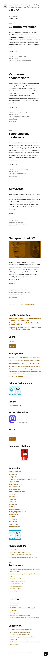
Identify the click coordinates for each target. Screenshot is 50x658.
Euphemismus (12, 224)
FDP (16, 173)
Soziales (12, 514)
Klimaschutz (22, 369)
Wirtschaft (17, 60)
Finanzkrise (27, 363)
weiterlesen (13, 51)
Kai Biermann (13, 56)
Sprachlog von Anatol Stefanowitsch (20, 615)
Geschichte (13, 487)
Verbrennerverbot (13, 119)
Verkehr (11, 524)
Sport (11, 517)
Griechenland (15, 366)
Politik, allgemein (14, 58)
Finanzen (12, 482)
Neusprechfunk (20, 7)
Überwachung (17, 376)
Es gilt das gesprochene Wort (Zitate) (23, 479)
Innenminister (32, 366)
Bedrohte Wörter (14, 603)
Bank (35, 357)
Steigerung (14, 118)
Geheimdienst (14, 484)
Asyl (20, 357)
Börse (23, 360)
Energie (11, 477)
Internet (16, 369)
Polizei (29, 371)
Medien (27, 369)
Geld (12, 366)
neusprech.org (14, 5)
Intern (11, 494)
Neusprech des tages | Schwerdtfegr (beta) (25, 318)
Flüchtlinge (33, 364)
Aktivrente (16, 189)
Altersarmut (12, 222)
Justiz (11, 499)
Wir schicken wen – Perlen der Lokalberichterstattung (24, 617)
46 (22, 304)
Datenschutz (34, 360)
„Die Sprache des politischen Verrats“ (20, 632)
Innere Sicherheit (15, 492)
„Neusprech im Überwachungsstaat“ (20, 634)
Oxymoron (15, 371)
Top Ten (12, 519)
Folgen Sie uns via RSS (16, 586)
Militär (11, 507)
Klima (19, 369)
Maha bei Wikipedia (15, 588)
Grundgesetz (21, 366)
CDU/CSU (12, 173)
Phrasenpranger (14, 613)
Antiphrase (17, 357)
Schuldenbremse (12, 295)
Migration (36, 369)
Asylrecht (25, 357)
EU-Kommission (21, 116)
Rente (16, 224)
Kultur (11, 502)
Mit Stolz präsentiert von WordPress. (24, 653)
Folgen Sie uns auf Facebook (17, 579)
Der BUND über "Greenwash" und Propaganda (22, 608)
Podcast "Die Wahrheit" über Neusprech (21, 555)
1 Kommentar (13, 121)
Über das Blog (32, 7)
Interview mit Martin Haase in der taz (20, 552)
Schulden (34, 371)
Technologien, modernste (19, 135)
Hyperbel (26, 366)
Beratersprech (14, 605)
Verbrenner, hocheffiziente (19, 76)
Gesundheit (13, 489)
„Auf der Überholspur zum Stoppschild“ (21, 630)
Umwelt (19, 118)
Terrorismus (17, 374)
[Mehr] (38, 7)
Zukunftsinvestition (22, 27)
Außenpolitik (13, 472)
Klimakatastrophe (21, 173)
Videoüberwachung (25, 373)
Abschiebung (11, 357)
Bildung (11, 474)
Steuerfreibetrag (22, 224)
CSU (31, 360)
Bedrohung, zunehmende (20, 320)
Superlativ (17, 174)
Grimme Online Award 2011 (17, 550)
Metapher (31, 369)
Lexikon (11, 7)
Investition (12, 60)
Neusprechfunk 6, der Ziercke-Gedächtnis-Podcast (24, 324)
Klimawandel (11, 174)
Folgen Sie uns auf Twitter (17, 584)
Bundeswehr (19, 360)
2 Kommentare (13, 176)
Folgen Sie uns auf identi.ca (17, 581)
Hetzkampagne (20, 292)
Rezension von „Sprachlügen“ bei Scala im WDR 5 (24, 557)
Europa (20, 363)
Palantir (18, 294)
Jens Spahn (27, 292)
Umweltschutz (24, 118)
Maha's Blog (13, 591)
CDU (25, 360)
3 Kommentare (13, 297)
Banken (38, 357)
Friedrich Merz (13, 292)
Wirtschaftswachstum (26, 60)
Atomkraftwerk (31, 357)
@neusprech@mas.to (22, 423)
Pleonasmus (20, 371)
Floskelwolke (13, 610)
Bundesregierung (14, 116)
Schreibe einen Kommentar (16, 62)
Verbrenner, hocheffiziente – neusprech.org (25, 327)
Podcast (22, 294)
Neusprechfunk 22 (22, 238)
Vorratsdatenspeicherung (34, 373)
